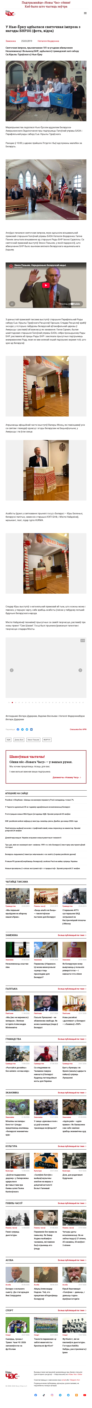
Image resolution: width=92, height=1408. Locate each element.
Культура (11, 1146)
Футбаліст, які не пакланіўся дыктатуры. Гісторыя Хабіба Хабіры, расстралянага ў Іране (74, 1346)
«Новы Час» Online (75, 1374)
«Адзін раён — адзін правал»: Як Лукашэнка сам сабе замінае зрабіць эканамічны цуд (74, 1126)
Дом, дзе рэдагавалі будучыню (72, 1176)
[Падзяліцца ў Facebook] (18, 729)
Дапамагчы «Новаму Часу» (66, 777)
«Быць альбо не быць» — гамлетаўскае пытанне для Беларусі (45, 913)
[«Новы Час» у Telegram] (60, 1395)
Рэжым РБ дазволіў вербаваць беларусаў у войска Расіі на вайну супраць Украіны (41, 861)
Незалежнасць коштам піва (17, 965)
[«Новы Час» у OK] (76, 1395)
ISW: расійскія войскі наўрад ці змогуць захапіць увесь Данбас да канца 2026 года (41, 821)
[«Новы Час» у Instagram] (52, 1395)
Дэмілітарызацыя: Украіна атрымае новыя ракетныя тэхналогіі (33, 838)
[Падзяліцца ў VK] (31, 729)
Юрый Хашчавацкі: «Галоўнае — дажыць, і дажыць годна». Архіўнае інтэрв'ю (73, 1294)
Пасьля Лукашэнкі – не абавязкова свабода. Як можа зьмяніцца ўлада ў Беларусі (46, 1022)
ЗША (8, 740)
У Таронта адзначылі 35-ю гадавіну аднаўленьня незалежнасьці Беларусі (37, 807)
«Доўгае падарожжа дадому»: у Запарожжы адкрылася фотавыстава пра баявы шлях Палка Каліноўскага (17, 1183)
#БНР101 (47, 740)
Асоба (9, 1260)
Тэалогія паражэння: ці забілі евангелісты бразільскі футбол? (45, 1342)
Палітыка (11, 988)
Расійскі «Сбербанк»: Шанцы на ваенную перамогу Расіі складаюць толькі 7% (39, 800)
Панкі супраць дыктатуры (12, 1233)
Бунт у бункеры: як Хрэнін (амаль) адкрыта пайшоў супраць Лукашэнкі (74, 1072)
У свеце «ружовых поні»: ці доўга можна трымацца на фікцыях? (46, 1124)
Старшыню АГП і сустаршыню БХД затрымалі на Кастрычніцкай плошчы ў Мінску (74, 917)
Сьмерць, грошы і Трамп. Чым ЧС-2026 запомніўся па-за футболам (16, 1344)
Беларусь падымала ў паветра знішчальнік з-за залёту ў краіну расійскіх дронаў (40, 854)
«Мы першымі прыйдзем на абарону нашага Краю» (16, 913)
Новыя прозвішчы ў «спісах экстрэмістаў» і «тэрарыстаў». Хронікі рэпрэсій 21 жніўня (42, 868)
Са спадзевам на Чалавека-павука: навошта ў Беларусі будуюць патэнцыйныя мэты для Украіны (45, 1074)
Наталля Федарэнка (48, 41)
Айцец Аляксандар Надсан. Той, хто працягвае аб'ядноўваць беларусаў (46, 1294)
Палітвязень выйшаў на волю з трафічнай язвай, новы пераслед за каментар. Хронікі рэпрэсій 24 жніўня (42, 829)
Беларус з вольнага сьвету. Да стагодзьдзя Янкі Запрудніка (17, 1292)
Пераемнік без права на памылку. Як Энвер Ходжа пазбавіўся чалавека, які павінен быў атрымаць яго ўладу (45, 1240)
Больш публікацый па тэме (71, 935)
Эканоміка (12, 1092)
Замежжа (11, 41)
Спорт (9, 1310)
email (64, 1380)
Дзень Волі (19, 740)
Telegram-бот (75, 1380)
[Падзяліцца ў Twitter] (27, 729)
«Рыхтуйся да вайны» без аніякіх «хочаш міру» (17, 1069)
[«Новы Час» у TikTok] (44, 1395)
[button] (85, 13)
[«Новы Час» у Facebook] (35, 1395)
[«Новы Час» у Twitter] (68, 1395)
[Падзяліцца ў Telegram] (22, 729)
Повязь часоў (14, 1203)
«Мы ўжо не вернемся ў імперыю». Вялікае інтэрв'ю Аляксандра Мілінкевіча (17, 1022)
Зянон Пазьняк (33, 740)
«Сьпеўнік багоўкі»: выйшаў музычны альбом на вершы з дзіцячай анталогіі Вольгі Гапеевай (43, 1181)
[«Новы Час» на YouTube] (84, 1395)
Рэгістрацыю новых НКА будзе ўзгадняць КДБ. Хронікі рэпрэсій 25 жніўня (37, 814)
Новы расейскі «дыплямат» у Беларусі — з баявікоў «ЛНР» (73, 1020)
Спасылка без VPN (78, 729)
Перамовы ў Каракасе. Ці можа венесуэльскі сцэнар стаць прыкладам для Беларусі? (45, 970)
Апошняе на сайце (16, 793)
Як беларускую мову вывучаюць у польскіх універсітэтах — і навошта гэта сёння (73, 969)
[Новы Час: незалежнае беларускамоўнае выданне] (25, 13)
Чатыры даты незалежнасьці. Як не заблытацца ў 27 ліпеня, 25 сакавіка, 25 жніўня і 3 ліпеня (74, 1238)
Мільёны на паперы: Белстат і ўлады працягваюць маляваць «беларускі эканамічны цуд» (17, 1128)
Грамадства (13, 1039)
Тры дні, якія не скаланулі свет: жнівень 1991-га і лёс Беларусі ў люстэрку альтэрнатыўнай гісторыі (45, 846)
